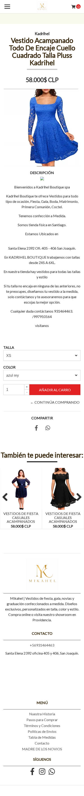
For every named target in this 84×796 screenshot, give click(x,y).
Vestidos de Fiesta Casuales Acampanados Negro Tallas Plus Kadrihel (62, 521)
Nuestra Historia (42, 714)
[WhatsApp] (51, 772)
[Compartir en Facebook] (36, 428)
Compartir (42, 418)
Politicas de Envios (42, 731)
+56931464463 (42, 645)
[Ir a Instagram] (42, 772)
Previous (6, 497)
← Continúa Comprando (55, 402)
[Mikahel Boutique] (42, 6)
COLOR (9, 367)
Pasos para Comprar (42, 720)
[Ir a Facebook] (32, 772)
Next (77, 497)
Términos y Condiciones (42, 725)
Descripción (42, 172)
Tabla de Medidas (42, 737)
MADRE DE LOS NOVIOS (42, 749)
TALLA (8, 347)
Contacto (42, 743)
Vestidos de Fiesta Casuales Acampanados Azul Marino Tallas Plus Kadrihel (20, 523)
